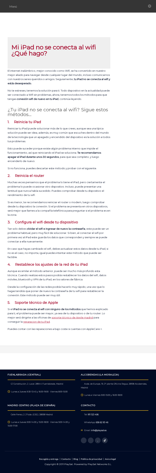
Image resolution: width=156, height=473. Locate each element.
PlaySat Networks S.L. (100, 464)
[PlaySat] (77, 28)
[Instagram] (91, 440)
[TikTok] (105, 440)
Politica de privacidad (91, 459)
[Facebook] (84, 440)
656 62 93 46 (102, 422)
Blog (75, 459)
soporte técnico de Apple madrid (72, 317)
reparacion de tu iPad (36, 321)
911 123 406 (93, 414)
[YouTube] (98, 440)
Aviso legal (110, 459)
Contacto (66, 459)
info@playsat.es (99, 430)
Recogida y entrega (48, 459)
